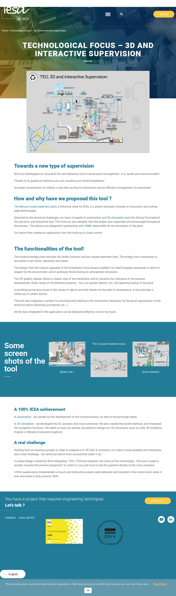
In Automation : (23, 417)
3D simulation (115, 217)
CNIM (87, 225)
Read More (160, 584)
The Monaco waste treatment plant (35, 206)
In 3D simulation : (24, 423)
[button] (121, 14)
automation (94, 217)
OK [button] (88, 590)
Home (5, 30)
